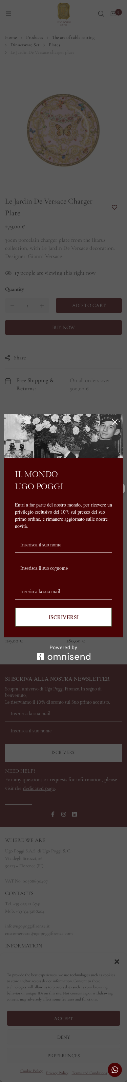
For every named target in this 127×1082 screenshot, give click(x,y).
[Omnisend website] (63, 652)
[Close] (115, 422)
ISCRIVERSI (64, 616)
